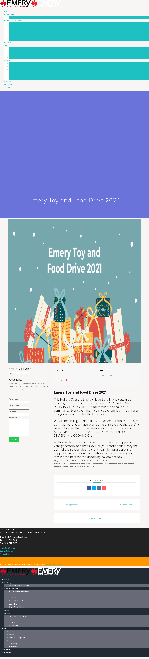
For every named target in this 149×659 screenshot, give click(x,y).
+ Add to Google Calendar (70, 505)
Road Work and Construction (21, 24)
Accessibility (14, 75)
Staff (11, 72)
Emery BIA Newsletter (18, 33)
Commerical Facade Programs (21, 48)
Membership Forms (17, 30)
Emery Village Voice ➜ (18, 39)
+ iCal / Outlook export (125, 505)
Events (7, 42)
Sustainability (14, 54)
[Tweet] (94, 488)
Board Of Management (18, 69)
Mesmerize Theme (53, 564)
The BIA (12, 63)
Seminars (13, 27)
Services (8, 45)
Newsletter (4, 554)
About (7, 60)
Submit (14, 439)
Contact (8, 82)
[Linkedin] (99, 488)
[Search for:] (19, 373)
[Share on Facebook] (89, 488)
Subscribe (8, 85)
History (12, 66)
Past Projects (14, 78)
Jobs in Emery (14, 36)
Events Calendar (7, 551)
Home (6, 12)
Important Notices (8, 548)
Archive (7, 88)
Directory (9, 15)
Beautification (15, 57)
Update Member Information (21, 17)
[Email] (104, 488)
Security (12, 51)
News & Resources (12, 21)
